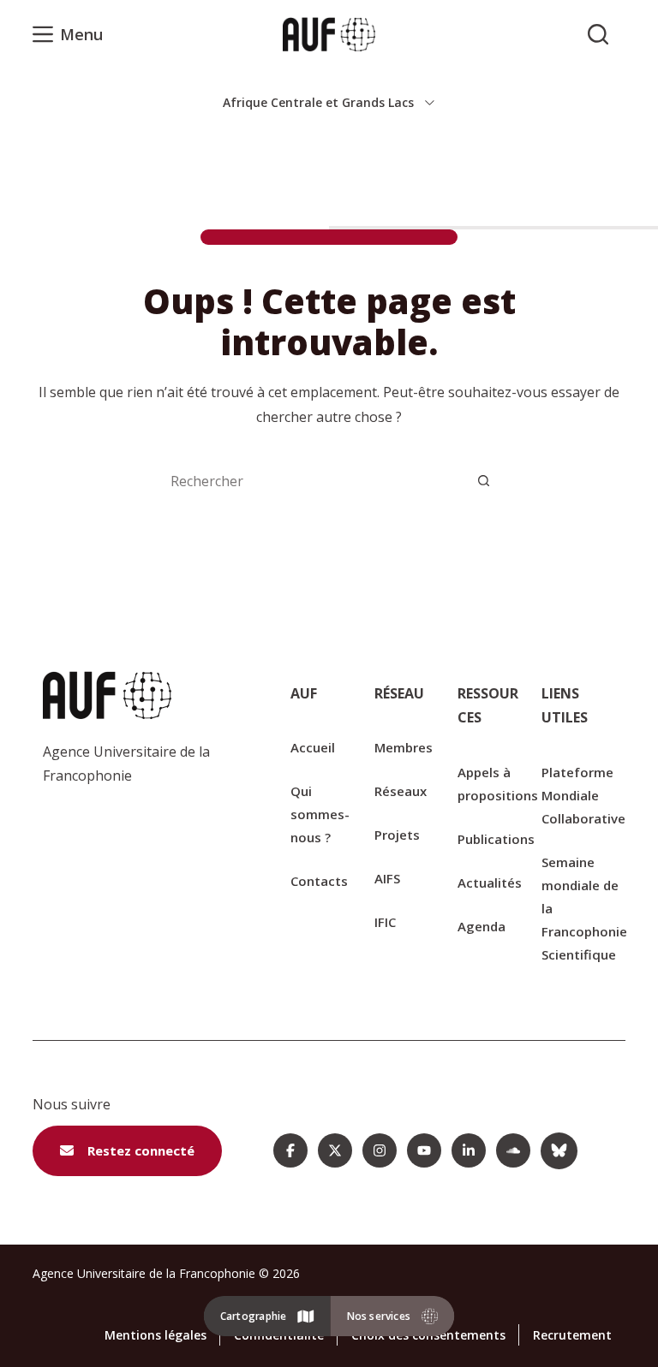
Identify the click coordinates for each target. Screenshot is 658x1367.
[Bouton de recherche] (483, 481)
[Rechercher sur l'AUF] (598, 34)
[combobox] (312, 481)
